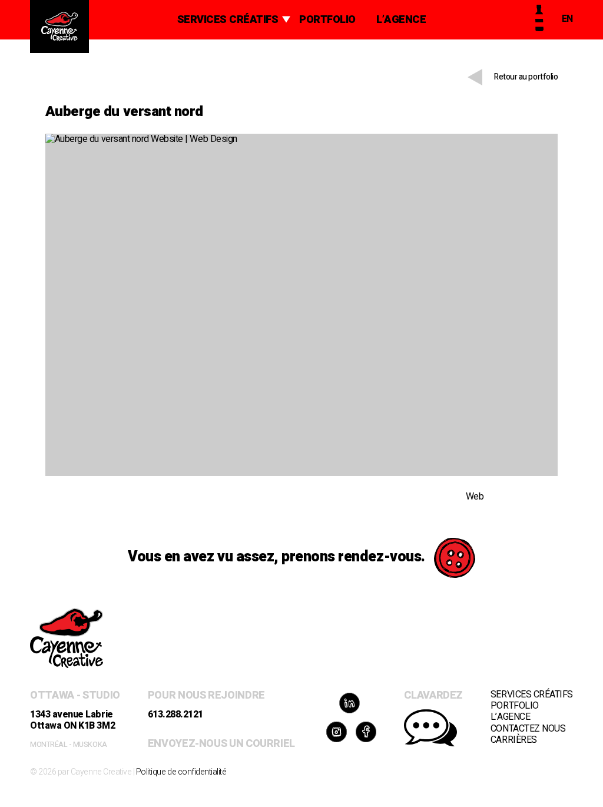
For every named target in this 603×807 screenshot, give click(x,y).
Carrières (514, 740)
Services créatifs (228, 20)
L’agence (401, 20)
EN (567, 19)
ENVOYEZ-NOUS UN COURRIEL (221, 744)
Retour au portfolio (526, 77)
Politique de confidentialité (181, 772)
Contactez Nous (528, 729)
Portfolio (327, 20)
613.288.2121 (175, 714)
